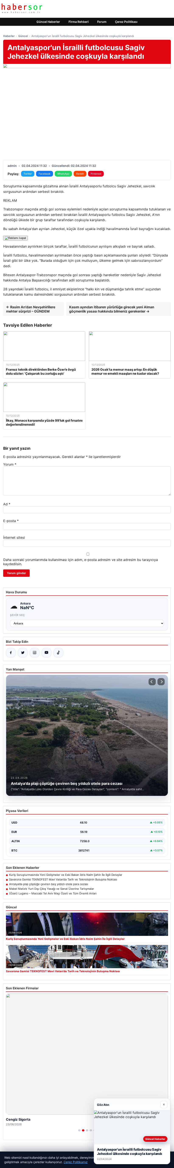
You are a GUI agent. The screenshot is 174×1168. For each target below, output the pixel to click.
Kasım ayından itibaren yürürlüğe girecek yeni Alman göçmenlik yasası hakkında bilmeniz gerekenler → (111, 309)
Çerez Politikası (126, 21)
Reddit (80, 173)
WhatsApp (63, 173)
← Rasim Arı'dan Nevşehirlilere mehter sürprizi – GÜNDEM (30, 309)
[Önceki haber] (152, 681)
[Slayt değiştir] (79, 1130)
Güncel (23, 36)
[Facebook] (11, 653)
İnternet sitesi (14, 537)
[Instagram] (34, 653)
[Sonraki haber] (161, 681)
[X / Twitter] (23, 653)
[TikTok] (58, 653)
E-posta (11, 521)
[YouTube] (46, 653)
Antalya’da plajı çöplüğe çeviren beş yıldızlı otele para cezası (48, 884)
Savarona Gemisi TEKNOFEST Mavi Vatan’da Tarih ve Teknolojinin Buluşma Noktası (63, 879)
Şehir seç (17, 615)
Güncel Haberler (48, 21)
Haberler (9, 36)
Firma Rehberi (79, 21)
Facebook (45, 173)
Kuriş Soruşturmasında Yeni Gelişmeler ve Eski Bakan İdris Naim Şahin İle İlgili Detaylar (65, 874)
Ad (6, 504)
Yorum (9, 464)
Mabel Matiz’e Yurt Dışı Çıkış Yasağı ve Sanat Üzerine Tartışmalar (51, 888)
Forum (102, 21)
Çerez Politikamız (76, 1162)
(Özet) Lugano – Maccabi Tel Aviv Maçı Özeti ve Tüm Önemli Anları (53, 893)
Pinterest (96, 173)
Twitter (28, 173)
